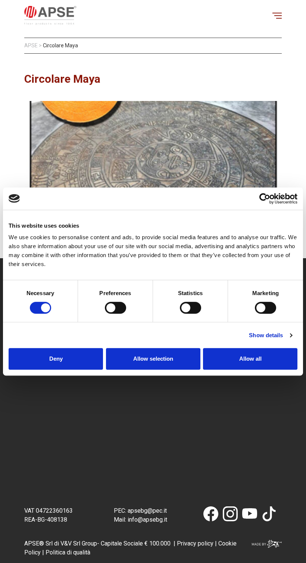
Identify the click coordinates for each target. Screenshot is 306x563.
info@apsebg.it (146, 519)
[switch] (115, 308)
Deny (56, 358)
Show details (266, 335)
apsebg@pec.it (148, 510)
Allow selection (153, 358)
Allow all (250, 358)
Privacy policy (195, 543)
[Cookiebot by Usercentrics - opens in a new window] (264, 198)
